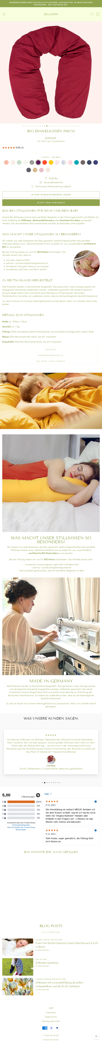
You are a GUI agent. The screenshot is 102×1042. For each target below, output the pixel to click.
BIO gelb (51, 162)
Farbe (51, 157)
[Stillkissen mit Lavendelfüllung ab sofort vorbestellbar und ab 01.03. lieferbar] (17, 986)
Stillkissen (48, 979)
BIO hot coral (44, 162)
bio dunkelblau (89, 162)
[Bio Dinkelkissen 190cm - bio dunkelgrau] (6, 906)
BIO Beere (38, 162)
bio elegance (76, 162)
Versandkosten (58, 141)
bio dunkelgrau (83, 162)
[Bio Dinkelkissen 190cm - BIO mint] (10, 904)
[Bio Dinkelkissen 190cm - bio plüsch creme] (36, 906)
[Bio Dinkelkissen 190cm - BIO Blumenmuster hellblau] (13, 904)
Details (51, 350)
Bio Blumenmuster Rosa (47, 170)
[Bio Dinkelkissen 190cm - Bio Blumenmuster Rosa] (24, 906)
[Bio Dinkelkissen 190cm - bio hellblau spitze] (32, 904)
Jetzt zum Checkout (51, 203)
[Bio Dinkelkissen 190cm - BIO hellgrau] (16, 904)
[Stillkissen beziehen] (17, 967)
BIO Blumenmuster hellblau (25, 162)
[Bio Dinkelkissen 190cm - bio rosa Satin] (27, 906)
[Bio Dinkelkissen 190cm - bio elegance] (38, 904)
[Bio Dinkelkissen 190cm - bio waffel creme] (30, 906)
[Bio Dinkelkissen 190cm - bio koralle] (4, 904)
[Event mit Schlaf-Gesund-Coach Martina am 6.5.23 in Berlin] (17, 947)
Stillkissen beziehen (47, 962)
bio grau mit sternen (28, 170)
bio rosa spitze (57, 162)
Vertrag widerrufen (51, 1021)
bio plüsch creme (73, 170)
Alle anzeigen (51, 932)
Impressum (51, 1012)
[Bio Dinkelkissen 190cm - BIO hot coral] (23, 904)
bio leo (35, 170)
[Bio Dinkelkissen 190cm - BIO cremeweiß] (7, 904)
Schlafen (38, 940)
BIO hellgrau (32, 162)
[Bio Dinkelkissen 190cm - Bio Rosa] (21, 906)
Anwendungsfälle (51, 355)
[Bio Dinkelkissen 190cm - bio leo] (18, 906)
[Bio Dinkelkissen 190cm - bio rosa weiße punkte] (35, 904)
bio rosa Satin (54, 170)
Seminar (47, 940)
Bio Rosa (41, 170)
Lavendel (39, 979)
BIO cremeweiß (12, 162)
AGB (51, 1008)
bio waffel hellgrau (67, 170)
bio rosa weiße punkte (70, 162)
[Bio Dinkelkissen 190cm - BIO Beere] (19, 904)
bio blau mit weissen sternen (95, 162)
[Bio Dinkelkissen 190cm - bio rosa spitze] (29, 904)
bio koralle (6, 162)
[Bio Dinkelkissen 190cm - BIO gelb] (26, 904)
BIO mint (19, 162)
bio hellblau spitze (63, 162)
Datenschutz (51, 1017)
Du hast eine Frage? (51, 361)
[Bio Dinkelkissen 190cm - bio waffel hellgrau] (33, 906)
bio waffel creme (60, 170)
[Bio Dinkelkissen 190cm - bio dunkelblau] (9, 906)
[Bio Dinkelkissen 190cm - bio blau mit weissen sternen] (12, 906)
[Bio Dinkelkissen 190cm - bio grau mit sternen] (15, 906)
